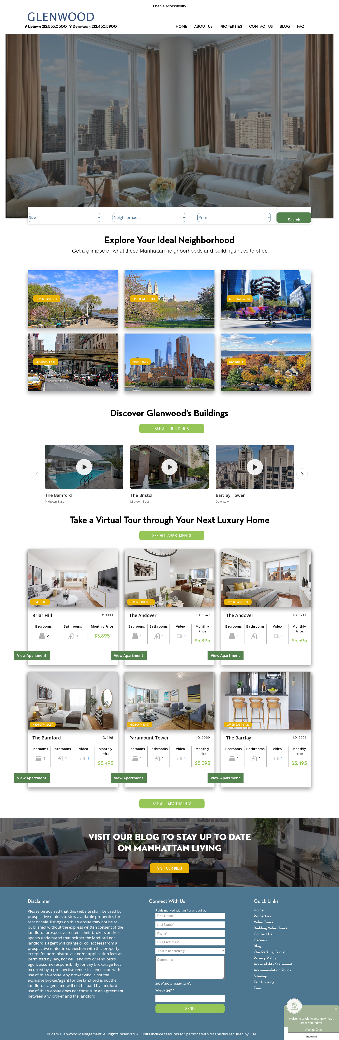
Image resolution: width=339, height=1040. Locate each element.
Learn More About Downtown (169, 360)
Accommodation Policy (272, 970)
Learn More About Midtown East (73, 360)
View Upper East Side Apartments (73, 302)
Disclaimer (39, 901)
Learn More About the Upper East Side (73, 297)
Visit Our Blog (169, 868)
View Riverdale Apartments (266, 365)
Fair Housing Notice (275, 1034)
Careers (260, 940)
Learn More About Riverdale (266, 360)
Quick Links (266, 901)
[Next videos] (302, 474)
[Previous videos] (37, 474)
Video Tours (263, 922)
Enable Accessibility (169, 6)
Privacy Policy (265, 958)
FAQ (300, 26)
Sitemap (260, 976)
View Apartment (32, 655)
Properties (231, 26)
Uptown (47, 26)
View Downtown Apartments (169, 365)
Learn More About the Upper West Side (169, 297)
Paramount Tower (149, 738)
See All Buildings (172, 428)
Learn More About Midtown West (266, 297)
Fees (258, 988)
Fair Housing (264, 982)
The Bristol (141, 495)
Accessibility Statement (273, 964)
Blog (285, 26)
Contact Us (261, 26)
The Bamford (58, 495)
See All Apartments (171, 535)
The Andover (143, 615)
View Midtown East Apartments (72, 365)
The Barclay (238, 738)
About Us (203, 26)
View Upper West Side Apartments (169, 302)
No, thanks (311, 1037)
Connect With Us (167, 901)
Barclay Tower (230, 495)
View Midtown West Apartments (266, 302)
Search (294, 219)
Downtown (94, 26)
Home (181, 26)
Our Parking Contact (271, 952)
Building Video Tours (270, 928)
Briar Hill (42, 615)
